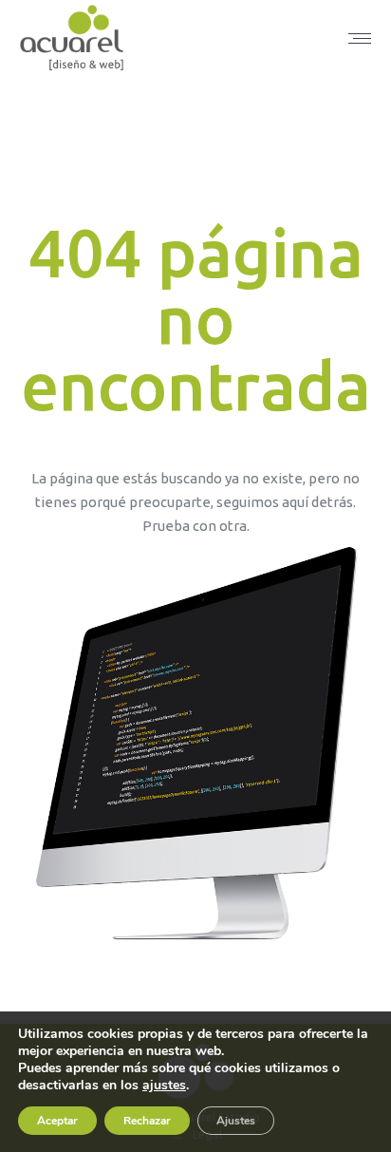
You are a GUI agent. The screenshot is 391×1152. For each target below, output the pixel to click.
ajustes (164, 1085)
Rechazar (147, 1120)
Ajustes (235, 1120)
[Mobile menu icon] (359, 38)
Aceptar (57, 1120)
